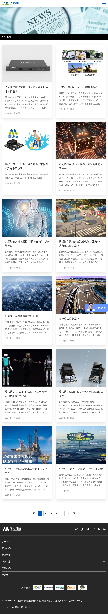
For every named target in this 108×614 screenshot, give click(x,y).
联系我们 (6, 575)
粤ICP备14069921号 (73, 601)
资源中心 (6, 568)
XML (7, 607)
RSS (30, 607)
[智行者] (71, 587)
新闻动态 (6, 561)
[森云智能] (59, 587)
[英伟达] (37, 587)
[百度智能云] (48, 587)
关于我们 (6, 541)
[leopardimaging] (82, 587)
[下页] (74, 513)
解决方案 (6, 555)
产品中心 (6, 548)
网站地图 (19, 607)
